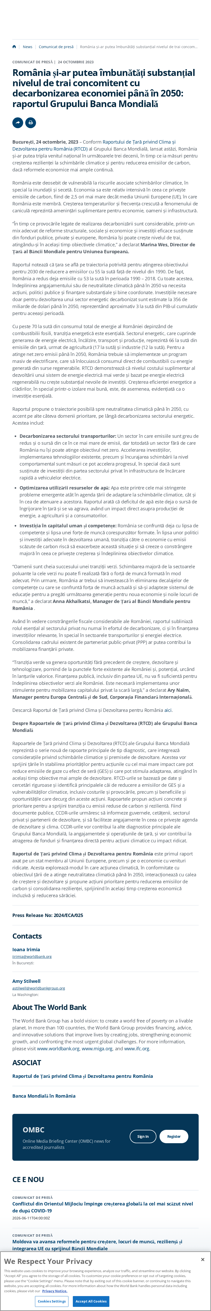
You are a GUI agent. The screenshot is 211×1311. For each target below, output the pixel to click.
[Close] (202, 1259)
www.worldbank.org (58, 1048)
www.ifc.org (136, 1048)
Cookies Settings (52, 1301)
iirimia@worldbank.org (32, 956)
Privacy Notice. (54, 1291)
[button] (30, 122)
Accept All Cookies (91, 1301)
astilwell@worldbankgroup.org (38, 988)
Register (174, 1136)
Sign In (143, 1136)
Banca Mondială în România (44, 1096)
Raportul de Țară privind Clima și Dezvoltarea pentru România (82, 1076)
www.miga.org (97, 1048)
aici (168, 710)
